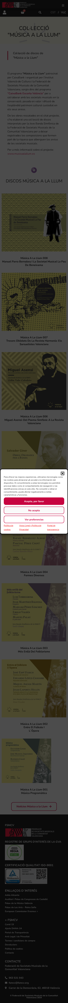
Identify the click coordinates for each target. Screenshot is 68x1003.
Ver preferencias (34, 519)
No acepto (34, 510)
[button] (62, 473)
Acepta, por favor (34, 501)
